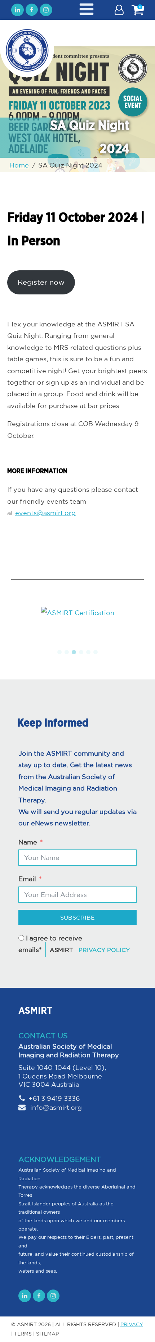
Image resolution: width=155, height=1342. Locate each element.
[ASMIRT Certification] (77, 612)
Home (19, 165)
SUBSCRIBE (77, 917)
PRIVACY (131, 1324)
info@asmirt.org (55, 1107)
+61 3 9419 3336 (54, 1098)
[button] (59, 652)
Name (27, 842)
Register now (41, 282)
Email (27, 878)
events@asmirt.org (45, 512)
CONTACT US (43, 1035)
